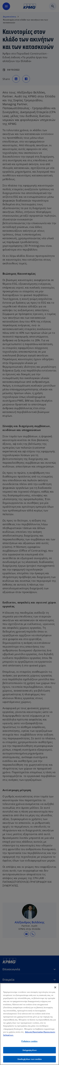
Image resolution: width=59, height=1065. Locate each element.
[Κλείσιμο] (55, 987)
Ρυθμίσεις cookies (29, 1041)
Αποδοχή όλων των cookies (29, 1059)
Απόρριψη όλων (29, 1050)
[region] (29, 1024)
